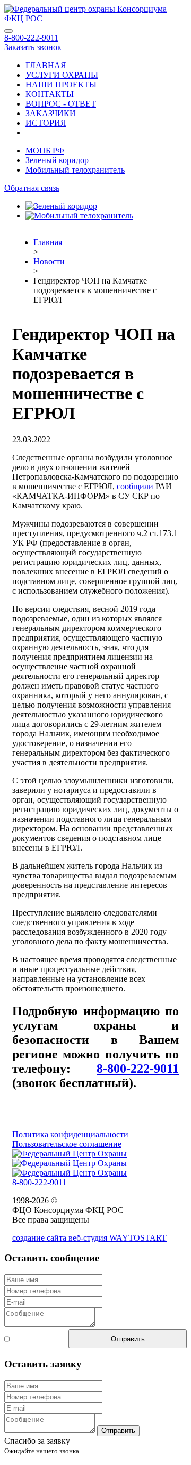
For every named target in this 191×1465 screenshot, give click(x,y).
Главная (47, 242)
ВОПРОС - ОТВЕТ (60, 103)
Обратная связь (31, 187)
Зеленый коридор (57, 160)
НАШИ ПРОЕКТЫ (61, 84)
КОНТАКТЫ (49, 94)
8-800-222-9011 (31, 37)
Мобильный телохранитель (75, 169)
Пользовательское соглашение (66, 1143)
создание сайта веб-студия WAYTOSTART (89, 1237)
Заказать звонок (33, 47)
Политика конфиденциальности (70, 1134)
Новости (49, 261)
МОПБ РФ (44, 150)
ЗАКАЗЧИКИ (50, 113)
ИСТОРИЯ (45, 122)
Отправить (128, 1339)
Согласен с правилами (29, 1338)
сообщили (135, 486)
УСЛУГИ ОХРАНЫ (61, 74)
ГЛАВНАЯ (45, 65)
